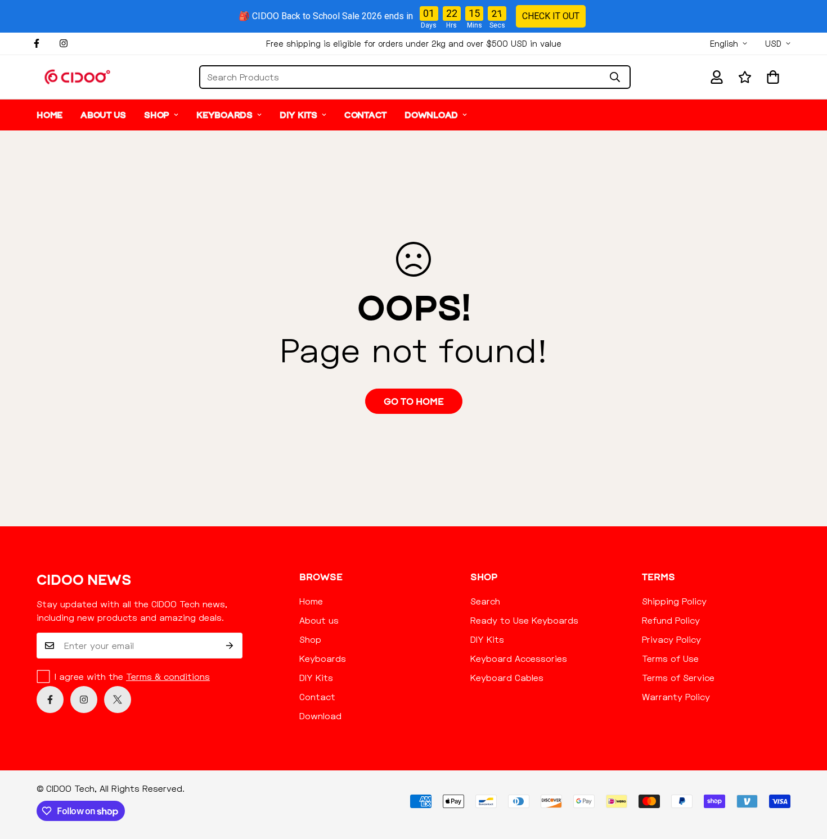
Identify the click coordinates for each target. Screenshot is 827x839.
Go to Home (414, 401)
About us (103, 115)
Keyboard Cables (506, 677)
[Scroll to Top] (805, 778)
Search (485, 601)
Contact (365, 115)
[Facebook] (36, 43)
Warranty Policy (676, 696)
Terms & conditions (168, 676)
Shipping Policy (674, 601)
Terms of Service (678, 677)
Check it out (550, 16)
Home (49, 115)
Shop (156, 115)
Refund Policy (671, 620)
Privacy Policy (671, 639)
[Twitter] (117, 699)
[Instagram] (63, 43)
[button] (773, 77)
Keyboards (224, 115)
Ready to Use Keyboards (524, 620)
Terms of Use (670, 658)
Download (431, 115)
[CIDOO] (77, 76)
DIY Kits (298, 115)
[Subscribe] (229, 645)
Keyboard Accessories (518, 658)
